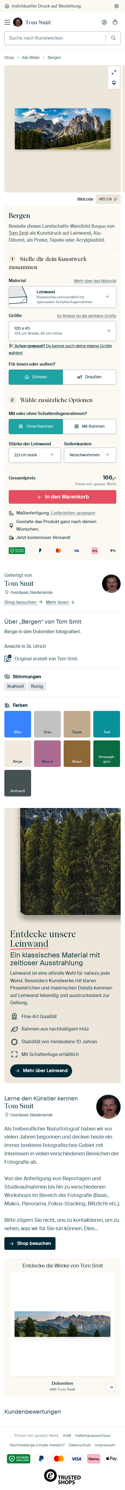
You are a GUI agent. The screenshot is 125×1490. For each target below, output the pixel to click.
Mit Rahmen (93, 426)
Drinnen (39, 376)
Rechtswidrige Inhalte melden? (37, 1445)
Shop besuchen (21, 602)
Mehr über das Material (95, 280)
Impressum (105, 1445)
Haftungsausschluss (93, 1435)
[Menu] (7, 22)
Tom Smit (38, 22)
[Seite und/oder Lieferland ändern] (116, 6)
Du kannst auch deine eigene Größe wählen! (60, 349)
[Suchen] (113, 38)
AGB (67, 1435)
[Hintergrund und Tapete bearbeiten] (111, 83)
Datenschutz (80, 1445)
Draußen (93, 376)
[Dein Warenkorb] (115, 22)
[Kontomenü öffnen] (104, 22)
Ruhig (37, 686)
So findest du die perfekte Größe (86, 315)
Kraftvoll (15, 686)
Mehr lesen (58, 602)
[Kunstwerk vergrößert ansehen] (111, 72)
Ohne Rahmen (39, 426)
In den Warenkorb (67, 496)
